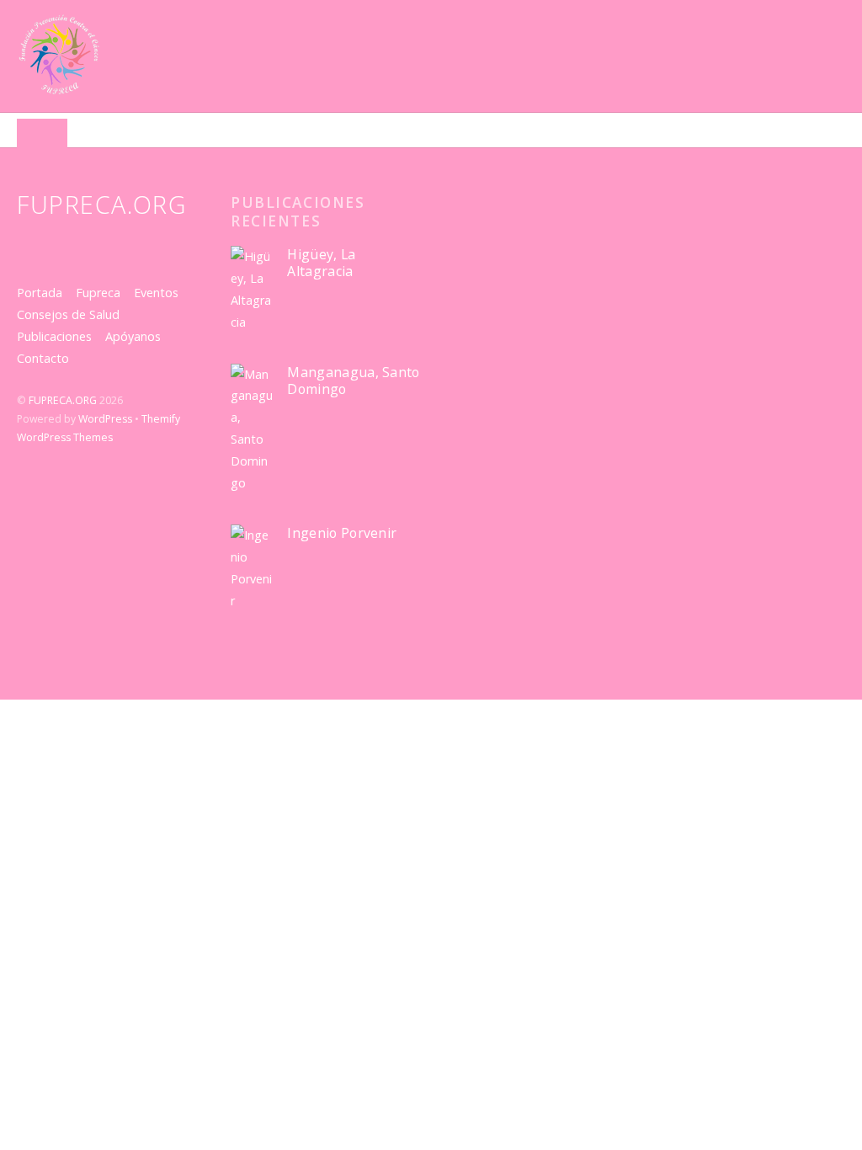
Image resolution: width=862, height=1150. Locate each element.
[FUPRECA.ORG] (59, 88)
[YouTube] (90, 245)
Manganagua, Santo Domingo (353, 381)
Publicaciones (54, 336)
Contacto (43, 358)
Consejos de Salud (68, 314)
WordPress (105, 419)
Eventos (156, 293)
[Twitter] (31, 245)
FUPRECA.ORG (63, 400)
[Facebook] (61, 245)
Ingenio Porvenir (341, 533)
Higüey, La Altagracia (321, 263)
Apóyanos (133, 336)
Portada (39, 293)
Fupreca (98, 293)
